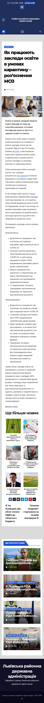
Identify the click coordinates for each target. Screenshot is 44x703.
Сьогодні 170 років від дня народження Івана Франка (21, 563)
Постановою (22, 176)
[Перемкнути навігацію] (22, 32)
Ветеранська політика (14, 609)
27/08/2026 (12, 567)
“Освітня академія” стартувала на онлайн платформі (31, 511)
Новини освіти (11, 635)
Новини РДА (10, 556)
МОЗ (15, 407)
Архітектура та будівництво (16, 582)
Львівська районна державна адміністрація (25, 20)
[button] (40, 32)
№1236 (16, 151)
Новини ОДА (9, 47)
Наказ (32, 194)
